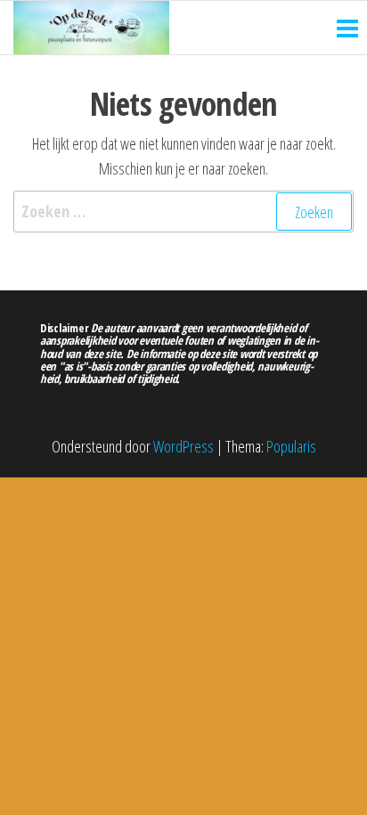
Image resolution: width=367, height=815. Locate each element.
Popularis (291, 446)
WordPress (183, 446)
